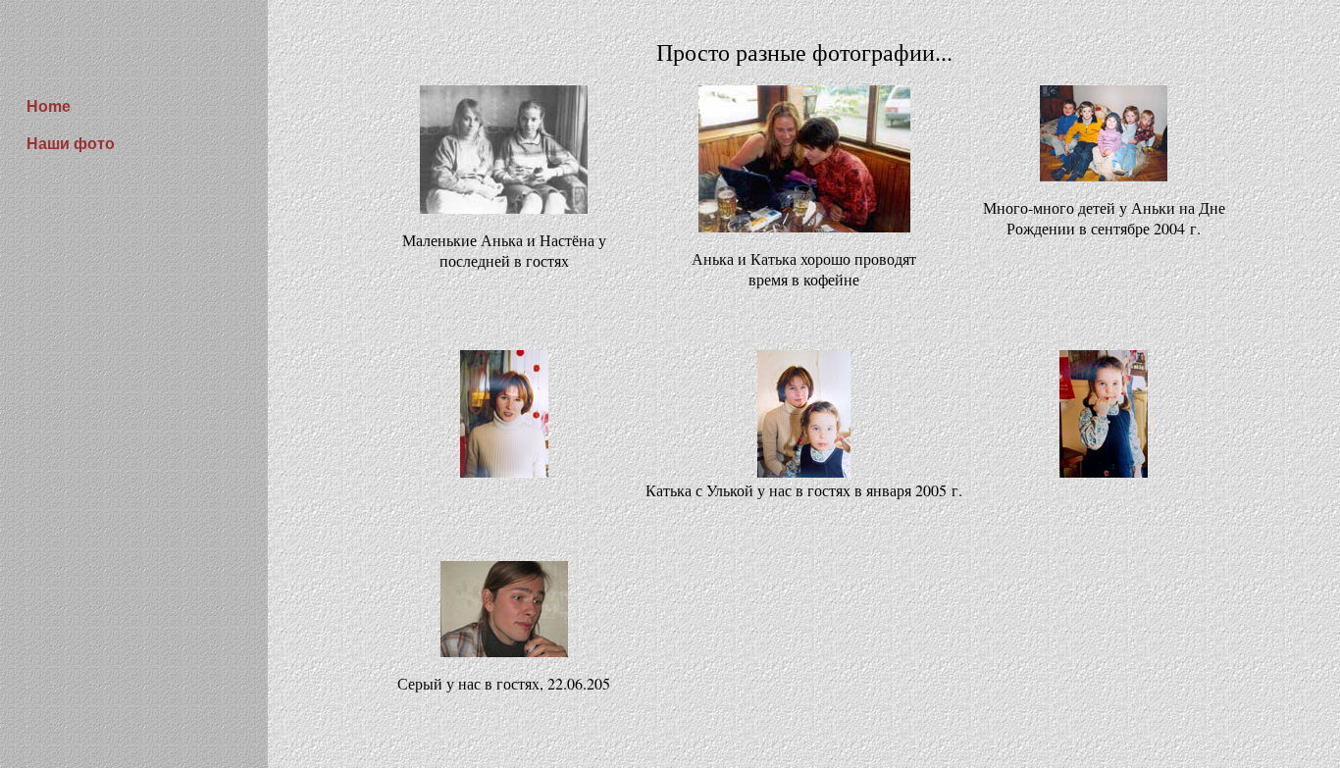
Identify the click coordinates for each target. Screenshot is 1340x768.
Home (48, 106)
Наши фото (70, 143)
